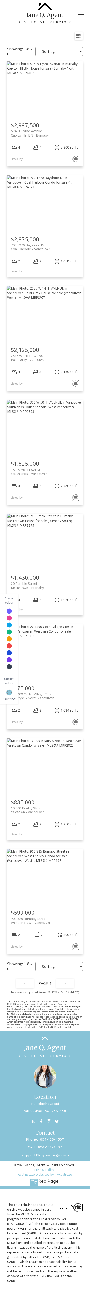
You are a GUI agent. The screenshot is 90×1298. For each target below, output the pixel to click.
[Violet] (9, 611)
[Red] (9, 646)
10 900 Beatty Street (27, 810)
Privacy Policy (44, 1169)
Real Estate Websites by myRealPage (45, 1174)
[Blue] (9, 652)
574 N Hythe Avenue (30, 133)
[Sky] (9, 625)
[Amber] (9, 639)
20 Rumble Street (27, 585)
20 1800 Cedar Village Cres (32, 696)
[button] (33, 1121)
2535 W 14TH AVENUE (28, 357)
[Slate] (9, 666)
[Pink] (9, 618)
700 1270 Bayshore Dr (30, 247)
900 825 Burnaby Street (30, 920)
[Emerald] (9, 632)
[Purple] (9, 659)
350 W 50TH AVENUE (29, 472)
